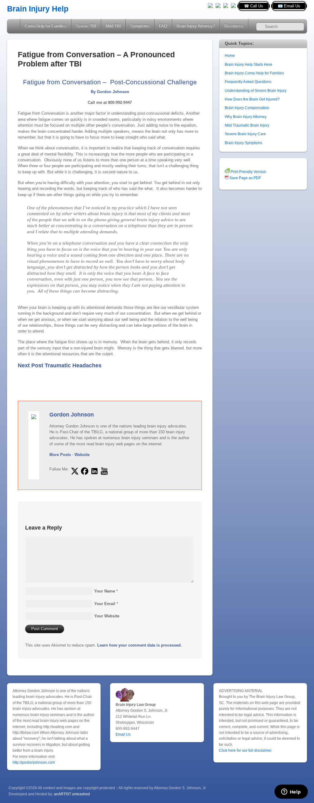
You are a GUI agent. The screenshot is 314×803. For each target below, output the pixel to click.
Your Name (104, 591)
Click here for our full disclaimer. (245, 750)
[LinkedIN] (233, 5)
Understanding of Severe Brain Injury (255, 91)
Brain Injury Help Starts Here (248, 64)
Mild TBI (113, 26)
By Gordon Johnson (110, 91)
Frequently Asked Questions (248, 82)
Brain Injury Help (37, 9)
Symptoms (140, 26)
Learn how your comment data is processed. (139, 645)
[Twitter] (210, 5)
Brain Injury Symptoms (243, 143)
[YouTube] (225, 5)
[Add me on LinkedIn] (94, 471)
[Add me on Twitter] (74, 471)
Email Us (123, 734)
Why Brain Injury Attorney (245, 117)
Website (82, 454)
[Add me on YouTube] (104, 471)
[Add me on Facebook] (84, 471)
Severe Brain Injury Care (245, 134)
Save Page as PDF (244, 178)
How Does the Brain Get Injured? (252, 99)
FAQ (163, 26)
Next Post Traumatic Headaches (59, 365)
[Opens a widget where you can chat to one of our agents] (291, 792)
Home (14, 26)
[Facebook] (218, 5)
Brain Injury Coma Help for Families (254, 73)
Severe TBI (86, 26)
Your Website (106, 616)
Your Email (104, 603)
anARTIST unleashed (72, 794)
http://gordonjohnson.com (34, 762)
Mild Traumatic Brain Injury (247, 125)
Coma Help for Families (46, 26)
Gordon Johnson (71, 414)
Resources (233, 26)
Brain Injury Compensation (247, 108)
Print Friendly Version (248, 172)
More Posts (60, 454)
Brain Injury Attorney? (196, 26)
